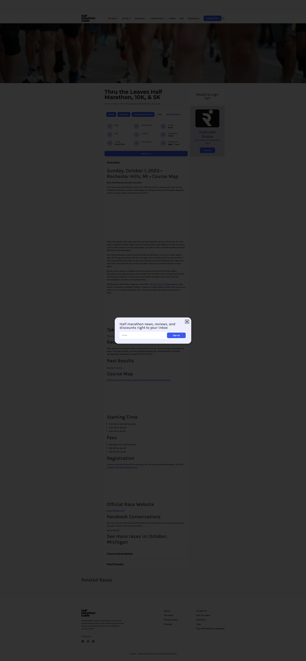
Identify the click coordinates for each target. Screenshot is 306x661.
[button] (187, 321)
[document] (153, 330)
